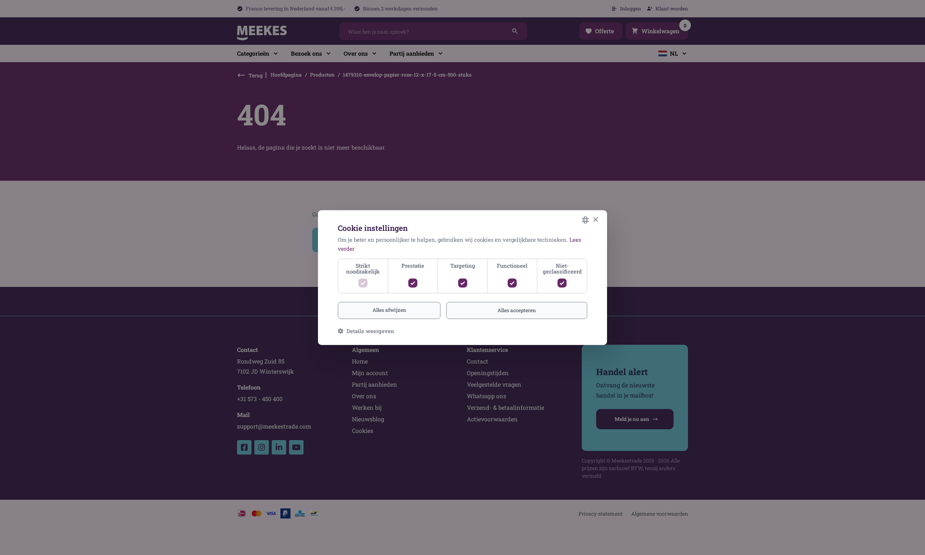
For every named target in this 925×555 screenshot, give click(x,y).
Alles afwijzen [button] (389, 309)
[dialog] (462, 277)
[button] (366, 330)
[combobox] (585, 220)
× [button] (595, 219)
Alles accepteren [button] (517, 310)
